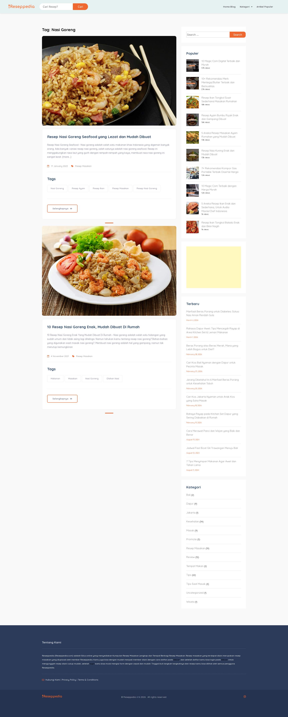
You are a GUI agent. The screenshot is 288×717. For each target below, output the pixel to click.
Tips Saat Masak (196, 583)
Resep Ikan (98, 188)
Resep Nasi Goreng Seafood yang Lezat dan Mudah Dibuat (99, 136)
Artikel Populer (265, 6)
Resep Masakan (83, 166)
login (92, 663)
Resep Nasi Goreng (147, 188)
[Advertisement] (213, 267)
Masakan (72, 378)
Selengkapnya (60, 208)
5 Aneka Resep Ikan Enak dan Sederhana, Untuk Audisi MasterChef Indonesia (219, 207)
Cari (80, 6)
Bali (188, 494)
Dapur (190, 503)
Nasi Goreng (57, 188)
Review (190, 557)
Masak (190, 530)
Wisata (190, 601)
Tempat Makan (194, 566)
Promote (191, 539)
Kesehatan (192, 521)
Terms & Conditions (88, 679)
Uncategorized (195, 592)
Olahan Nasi (112, 378)
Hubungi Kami (53, 679)
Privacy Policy (69, 679)
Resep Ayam (78, 188)
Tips (188, 574)
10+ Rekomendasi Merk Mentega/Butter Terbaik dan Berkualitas (218, 82)
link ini (177, 659)
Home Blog (229, 6)
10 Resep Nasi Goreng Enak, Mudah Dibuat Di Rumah (93, 327)
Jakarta (190, 512)
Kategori (245, 6)
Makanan (55, 378)
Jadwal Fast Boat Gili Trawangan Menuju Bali (212, 448)
